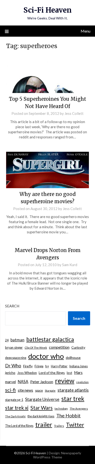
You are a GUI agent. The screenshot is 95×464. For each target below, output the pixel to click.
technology (61, 408)
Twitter (75, 425)
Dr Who (13, 365)
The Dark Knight (15, 416)
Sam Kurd (69, 264)
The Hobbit (68, 415)
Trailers (59, 425)
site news (25, 390)
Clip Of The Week (36, 347)
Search (12, 306)
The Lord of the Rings (19, 426)
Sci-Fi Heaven (47, 10)
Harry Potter (59, 366)
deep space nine (15, 358)
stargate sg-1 (14, 400)
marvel (10, 382)
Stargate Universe (42, 399)
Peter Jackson (41, 382)
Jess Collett (74, 113)
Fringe (39, 366)
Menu (85, 31)
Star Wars (41, 408)
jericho (10, 373)
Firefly (28, 366)
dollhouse (73, 357)
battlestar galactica (50, 339)
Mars (78, 372)
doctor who (46, 356)
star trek (72, 398)
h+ (47, 366)
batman (17, 339)
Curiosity (78, 347)
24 (7, 340)
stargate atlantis (73, 390)
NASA (23, 381)
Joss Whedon (27, 373)
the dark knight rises (41, 416)
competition (59, 347)
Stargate (50, 390)
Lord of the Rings (52, 373)
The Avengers (79, 408)
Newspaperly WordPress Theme (57, 455)
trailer (43, 424)
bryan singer (14, 347)
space (39, 390)
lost (69, 373)
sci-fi (10, 390)
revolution (82, 382)
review (64, 381)
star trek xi (16, 408)
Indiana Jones (78, 366)
